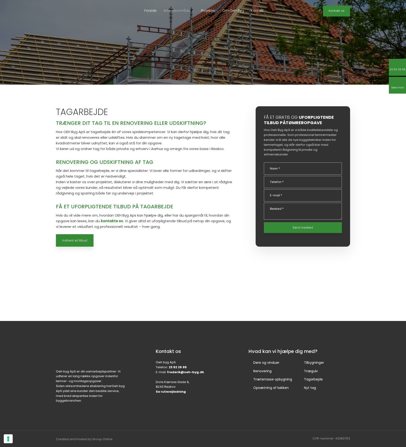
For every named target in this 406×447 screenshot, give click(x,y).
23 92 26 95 (178, 367)
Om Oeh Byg (233, 10)
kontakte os (112, 220)
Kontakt (257, 10)
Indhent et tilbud (74, 240)
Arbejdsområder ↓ (179, 10)
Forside (150, 10)
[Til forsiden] (77, 16)
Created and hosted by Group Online (84, 439)
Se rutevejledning (171, 391)
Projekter (208, 10)
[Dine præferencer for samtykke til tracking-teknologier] (8, 438)
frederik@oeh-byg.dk (185, 372)
